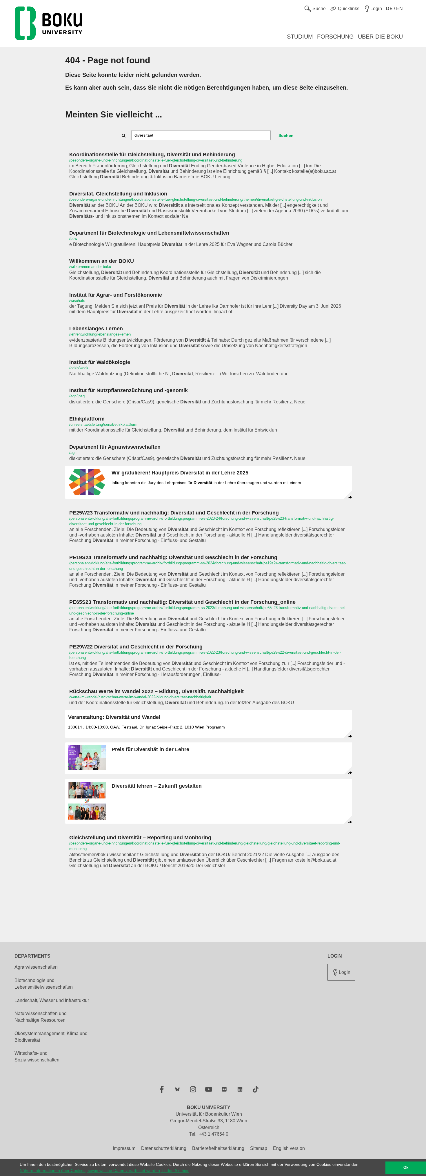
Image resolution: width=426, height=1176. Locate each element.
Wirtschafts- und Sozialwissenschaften (36, 1056)
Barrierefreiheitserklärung (218, 1148)
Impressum (124, 1148)
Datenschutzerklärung (163, 1148)
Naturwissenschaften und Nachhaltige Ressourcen (40, 1017)
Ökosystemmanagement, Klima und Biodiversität (51, 1037)
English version (289, 1148)
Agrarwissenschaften (36, 967)
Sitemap (258, 1148)
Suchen (286, 135)
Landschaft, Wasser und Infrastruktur (51, 1000)
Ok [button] (405, 1168)
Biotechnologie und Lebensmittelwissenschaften (43, 984)
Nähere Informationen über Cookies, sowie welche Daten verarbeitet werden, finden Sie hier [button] (104, 1170)
